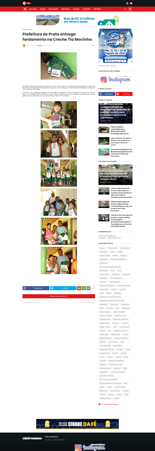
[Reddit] (79, 288)
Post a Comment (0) (58, 296)
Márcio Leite (115, 334)
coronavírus (104, 289)
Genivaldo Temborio (120, 319)
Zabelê (116, 398)
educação (103, 304)
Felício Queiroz (105, 312)
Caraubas (126, 274)
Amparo (124, 256)
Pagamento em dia (107, 349)
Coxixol (114, 289)
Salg (125, 368)
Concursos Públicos (107, 286)
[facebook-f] (127, 3)
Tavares (126, 391)
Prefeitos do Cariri (115, 364)
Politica (110, 357)
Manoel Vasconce (121, 331)
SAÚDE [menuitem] (42, 9)
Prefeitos (103, 364)
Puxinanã (117, 368)
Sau (125, 383)
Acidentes (103, 252)
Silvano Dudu (115, 391)
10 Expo (102, 248)
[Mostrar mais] (93, 288)
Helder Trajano (105, 327)
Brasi (112, 271)
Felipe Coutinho (119, 312)
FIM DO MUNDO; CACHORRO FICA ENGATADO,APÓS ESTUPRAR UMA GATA (119, 130)
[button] (125, 9)
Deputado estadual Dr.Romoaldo (112, 301)
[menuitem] (24, 9)
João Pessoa (124, 327)
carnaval (103, 282)
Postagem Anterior (31, 302)
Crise (101, 293)
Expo (117, 308)
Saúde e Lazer (120, 387)
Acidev (112, 252)
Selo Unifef (103, 391)
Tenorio (102, 394)
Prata (126, 357)
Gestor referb (105, 323)
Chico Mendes (114, 282)
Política (118, 357)
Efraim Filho (114, 304)
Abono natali (125, 248)
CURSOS (117, 293)
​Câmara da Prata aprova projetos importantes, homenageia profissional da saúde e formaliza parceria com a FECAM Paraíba (122, 220)
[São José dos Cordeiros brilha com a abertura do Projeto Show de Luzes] (103, 140)
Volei (126, 394)
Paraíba (120, 349)
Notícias (103, 342)
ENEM (101, 308)
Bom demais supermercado (110, 267)
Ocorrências (113, 342)
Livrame (102, 331)
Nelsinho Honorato (121, 338)
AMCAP (115, 256)
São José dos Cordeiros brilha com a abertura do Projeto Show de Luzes (121, 141)
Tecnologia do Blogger (109, 404)
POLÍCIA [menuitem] (76, 9)
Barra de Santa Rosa (118, 259)
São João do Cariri (118, 372)
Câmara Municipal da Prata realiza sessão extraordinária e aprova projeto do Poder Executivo (121, 206)
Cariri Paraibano (116, 278)
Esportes (109, 308)
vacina (119, 394)
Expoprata (126, 308)
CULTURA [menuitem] (33, 9)
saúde (109, 387)
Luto (109, 331)
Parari (128, 349)
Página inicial (27, 29)
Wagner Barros (105, 398)
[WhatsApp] (84, 288)
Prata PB (103, 361)
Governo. (125, 323)
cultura (108, 293)
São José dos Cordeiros (109, 379)
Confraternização (123, 286)
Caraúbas (103, 278)
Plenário (115, 353)
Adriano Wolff (105, 256)
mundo (125, 334)
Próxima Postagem (87, 302)
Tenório (111, 394)
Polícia (102, 357)
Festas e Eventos (106, 316)
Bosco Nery (104, 271)
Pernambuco (104, 353)
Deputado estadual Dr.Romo (110, 297)
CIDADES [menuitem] (97, 9)
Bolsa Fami (104, 263)
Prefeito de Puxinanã (116, 361)
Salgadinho (104, 372)
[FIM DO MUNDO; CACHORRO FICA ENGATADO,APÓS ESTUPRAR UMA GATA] (103, 129)
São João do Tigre (106, 376)
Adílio (120, 252)
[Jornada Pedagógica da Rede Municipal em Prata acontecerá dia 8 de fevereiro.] (103, 152)
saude (102, 387)
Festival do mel (120, 316)
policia (123, 353)
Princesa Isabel (105, 368)
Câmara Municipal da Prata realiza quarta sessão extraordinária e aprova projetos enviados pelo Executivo (121, 192)
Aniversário (104, 259)
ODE (122, 342)
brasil (119, 271)
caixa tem (115, 274)
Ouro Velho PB (105, 346)
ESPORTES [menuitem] (66, 9)
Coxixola (122, 289)
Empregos (125, 304)
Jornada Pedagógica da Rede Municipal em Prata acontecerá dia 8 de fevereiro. (121, 152)
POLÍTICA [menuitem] (86, 9)
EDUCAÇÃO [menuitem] (53, 9)
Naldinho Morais (106, 338)
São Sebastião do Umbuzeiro (110, 383)
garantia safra (105, 319)
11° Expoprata (112, 248)
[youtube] (131, 3)
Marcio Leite (104, 334)
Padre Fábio (117, 346)
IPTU (115, 327)
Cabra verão (104, 274)
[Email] (88, 288)
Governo (115, 323)
